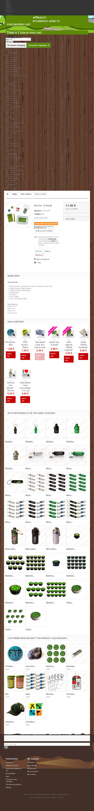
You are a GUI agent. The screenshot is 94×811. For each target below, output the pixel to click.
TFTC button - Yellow (25, 345)
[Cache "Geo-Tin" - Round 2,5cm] (76, 589)
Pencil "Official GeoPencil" (83, 345)
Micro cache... (10, 549)
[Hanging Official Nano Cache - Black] (56, 428)
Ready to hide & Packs (13, 90)
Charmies (61, 797)
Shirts (7, 121)
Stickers (8, 160)
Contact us (9, 14)
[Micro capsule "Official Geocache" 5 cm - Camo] (15, 482)
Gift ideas (11, 168)
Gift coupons (10, 172)
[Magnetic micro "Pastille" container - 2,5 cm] (56, 563)
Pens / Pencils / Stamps (13, 106)
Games (8, 164)
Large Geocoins (11, 59)
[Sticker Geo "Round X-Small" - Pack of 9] (56, 653)
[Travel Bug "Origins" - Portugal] (76, 681)
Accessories (12, 154)
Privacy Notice (10, 773)
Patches (8, 162)
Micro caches (10, 96)
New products (13, 178)
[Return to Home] (7, 194)
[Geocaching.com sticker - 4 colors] (36, 709)
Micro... (28, 468)
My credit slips (32, 765)
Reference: (37, 211)
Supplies (11, 84)
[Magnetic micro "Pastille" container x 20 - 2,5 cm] (76, 563)
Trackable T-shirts (12, 125)
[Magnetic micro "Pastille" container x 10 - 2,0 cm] (15, 563)
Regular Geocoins (12, 57)
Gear (9, 117)
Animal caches (10, 100)
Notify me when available (44, 231)
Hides (7, 80)
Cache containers (11, 86)
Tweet (39, 251)
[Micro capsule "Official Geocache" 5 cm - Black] (56, 455)
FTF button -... (9, 666)
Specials (11, 184)
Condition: (37, 214)
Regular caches (11, 98)
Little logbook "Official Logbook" (69, 346)
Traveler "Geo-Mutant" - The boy (11, 386)
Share (48, 251)
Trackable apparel (12, 74)
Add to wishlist (70, 219)
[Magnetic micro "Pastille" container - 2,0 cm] (76, 536)
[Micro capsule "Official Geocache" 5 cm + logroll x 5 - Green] (56, 509)
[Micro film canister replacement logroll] (56, 681)
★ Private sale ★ (11, 189)
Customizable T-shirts (13, 127)
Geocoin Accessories (12, 145)
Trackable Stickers (12, 71)
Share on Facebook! (42, 259)
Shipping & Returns (12, 765)
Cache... (69, 602)
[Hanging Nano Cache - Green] (36, 428)
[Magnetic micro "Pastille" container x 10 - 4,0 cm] (36, 589)
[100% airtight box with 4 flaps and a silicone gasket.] (39, 332)
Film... (7, 694)
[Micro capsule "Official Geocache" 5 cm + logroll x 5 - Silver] (15, 509)
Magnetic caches (11, 92)
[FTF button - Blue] (15, 653)
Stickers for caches (12, 102)
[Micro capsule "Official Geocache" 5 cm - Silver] (36, 455)
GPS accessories (11, 133)
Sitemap (8, 787)
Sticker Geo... (50, 666)
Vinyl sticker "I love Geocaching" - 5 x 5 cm (25, 386)
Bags (7, 139)
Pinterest (40, 255)
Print (39, 263)
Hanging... (9, 441)
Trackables (12, 53)
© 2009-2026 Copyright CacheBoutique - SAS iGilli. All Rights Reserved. (47, 794)
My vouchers (31, 774)
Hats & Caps (10, 129)
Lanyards (9, 135)
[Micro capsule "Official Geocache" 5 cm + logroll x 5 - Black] (36, 509)
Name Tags (10, 63)
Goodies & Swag (11, 156)
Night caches (10, 113)
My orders (30, 762)
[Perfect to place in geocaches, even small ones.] (83, 332)
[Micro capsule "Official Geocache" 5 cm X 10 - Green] (76, 482)
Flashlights (9, 137)
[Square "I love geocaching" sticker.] (25, 373)
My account (33, 758)
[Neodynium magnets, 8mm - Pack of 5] (76, 653)
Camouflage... (9, 722)
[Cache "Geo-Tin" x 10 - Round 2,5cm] (15, 616)
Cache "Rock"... (30, 666)
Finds (7, 78)
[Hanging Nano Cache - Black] (15, 428)
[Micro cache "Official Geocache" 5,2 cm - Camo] (15, 536)
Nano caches (10, 94)
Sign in (8, 1)
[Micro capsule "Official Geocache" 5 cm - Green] (76, 455)
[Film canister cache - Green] (15, 681)
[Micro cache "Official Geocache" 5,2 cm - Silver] (56, 536)
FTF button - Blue (10, 343)
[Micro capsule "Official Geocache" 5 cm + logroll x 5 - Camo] (76, 509)
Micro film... (50, 694)
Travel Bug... (70, 694)
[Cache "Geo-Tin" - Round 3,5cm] (36, 616)
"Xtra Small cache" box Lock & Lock (39, 345)
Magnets (8, 111)
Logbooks (9, 104)
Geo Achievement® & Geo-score (17, 76)
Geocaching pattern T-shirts (15, 123)
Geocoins (9, 55)
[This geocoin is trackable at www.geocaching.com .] (10, 373)
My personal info (33, 771)
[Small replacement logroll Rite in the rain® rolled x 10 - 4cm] (36, 681)
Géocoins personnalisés (13, 784)
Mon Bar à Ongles (50, 797)
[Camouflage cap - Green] (15, 709)
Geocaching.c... (30, 722)
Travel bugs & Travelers (14, 67)
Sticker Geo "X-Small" (54, 343)
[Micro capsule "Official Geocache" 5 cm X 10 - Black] (56, 482)
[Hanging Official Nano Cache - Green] (76, 428)
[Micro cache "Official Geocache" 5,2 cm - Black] (36, 536)
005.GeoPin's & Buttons (14, 158)
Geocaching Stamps (12, 143)
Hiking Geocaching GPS (13, 131)
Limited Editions (11, 61)
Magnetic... (70, 549)
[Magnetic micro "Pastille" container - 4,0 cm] (15, 589)
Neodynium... (70, 666)
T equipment (10, 150)
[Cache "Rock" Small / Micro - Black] (36, 653)
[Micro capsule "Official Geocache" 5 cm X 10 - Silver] (36, 482)
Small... (28, 694)
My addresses (31, 768)
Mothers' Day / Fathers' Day (15, 174)
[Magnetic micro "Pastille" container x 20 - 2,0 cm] (36, 563)
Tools (8, 148)
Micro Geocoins (11, 65)
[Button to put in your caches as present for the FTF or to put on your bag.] (25, 332)
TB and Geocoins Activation (11, 780)
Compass (9, 141)
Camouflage (10, 108)
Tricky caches (10, 88)
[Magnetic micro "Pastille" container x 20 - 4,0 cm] (56, 589)
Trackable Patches (12, 69)
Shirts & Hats (10, 119)
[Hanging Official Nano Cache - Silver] (15, 455)
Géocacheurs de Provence (14, 170)
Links (7, 776)
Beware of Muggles (36, 797)
